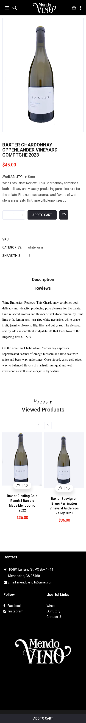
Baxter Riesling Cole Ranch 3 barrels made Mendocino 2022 (22, 503)
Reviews (43, 288)
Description (43, 279)
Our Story (53, 611)
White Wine (36, 247)
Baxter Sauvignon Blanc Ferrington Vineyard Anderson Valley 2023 (64, 506)
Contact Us (54, 617)
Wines (51, 606)
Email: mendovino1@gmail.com (30, 582)
